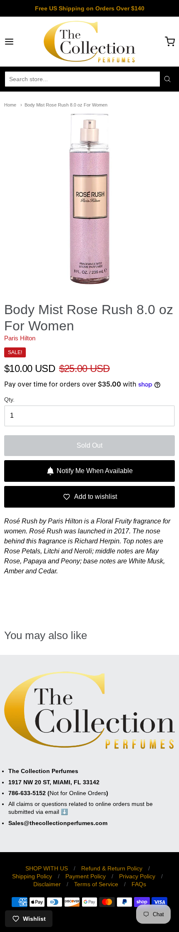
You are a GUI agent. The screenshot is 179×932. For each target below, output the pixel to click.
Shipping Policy (32, 876)
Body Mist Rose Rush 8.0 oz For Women (66, 104)
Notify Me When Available (95, 470)
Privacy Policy (137, 876)
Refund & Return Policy (111, 868)
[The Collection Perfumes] (89, 41)
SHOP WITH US (46, 868)
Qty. (9, 400)
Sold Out (89, 445)
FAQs (139, 884)
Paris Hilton (19, 338)
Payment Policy (85, 876)
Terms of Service (96, 884)
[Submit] (167, 79)
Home (10, 104)
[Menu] (21, 42)
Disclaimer (47, 884)
